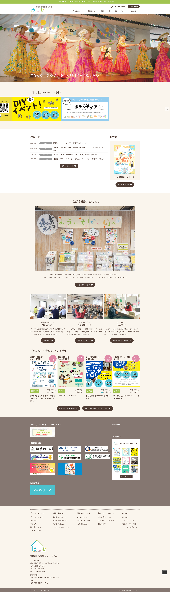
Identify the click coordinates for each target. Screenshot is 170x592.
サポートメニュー (83, 520)
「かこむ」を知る (36, 517)
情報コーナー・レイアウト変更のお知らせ (70, 143)
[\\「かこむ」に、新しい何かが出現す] (134, 452)
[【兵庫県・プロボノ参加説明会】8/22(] (117, 460)
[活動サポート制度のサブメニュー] (112, 11)
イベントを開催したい (61, 527)
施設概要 (33, 520)
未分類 (46, 143)
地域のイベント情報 (129, 524)
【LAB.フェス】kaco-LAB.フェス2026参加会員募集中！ (75, 155)
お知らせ (45, 149)
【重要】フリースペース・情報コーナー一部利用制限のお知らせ (79, 159)
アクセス (33, 524)
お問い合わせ (133, 6)
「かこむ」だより (128, 520)
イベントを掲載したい (130, 527)
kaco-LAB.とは (82, 517)
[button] (167, 109)
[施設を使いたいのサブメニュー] (98, 11)
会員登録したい (82, 524)
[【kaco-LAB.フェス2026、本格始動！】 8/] (134, 460)
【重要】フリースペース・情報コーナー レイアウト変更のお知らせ (78, 148)
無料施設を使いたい (60, 520)
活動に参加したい (104, 517)
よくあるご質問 (35, 530)
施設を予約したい (59, 524)
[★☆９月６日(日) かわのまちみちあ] (117, 452)
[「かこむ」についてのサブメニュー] (85, 11)
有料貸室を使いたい (60, 517)
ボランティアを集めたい (106, 520)
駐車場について (35, 527)
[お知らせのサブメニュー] (138, 11)
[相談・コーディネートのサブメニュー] (128, 11)
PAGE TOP (165, 572)
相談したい (102, 524)
